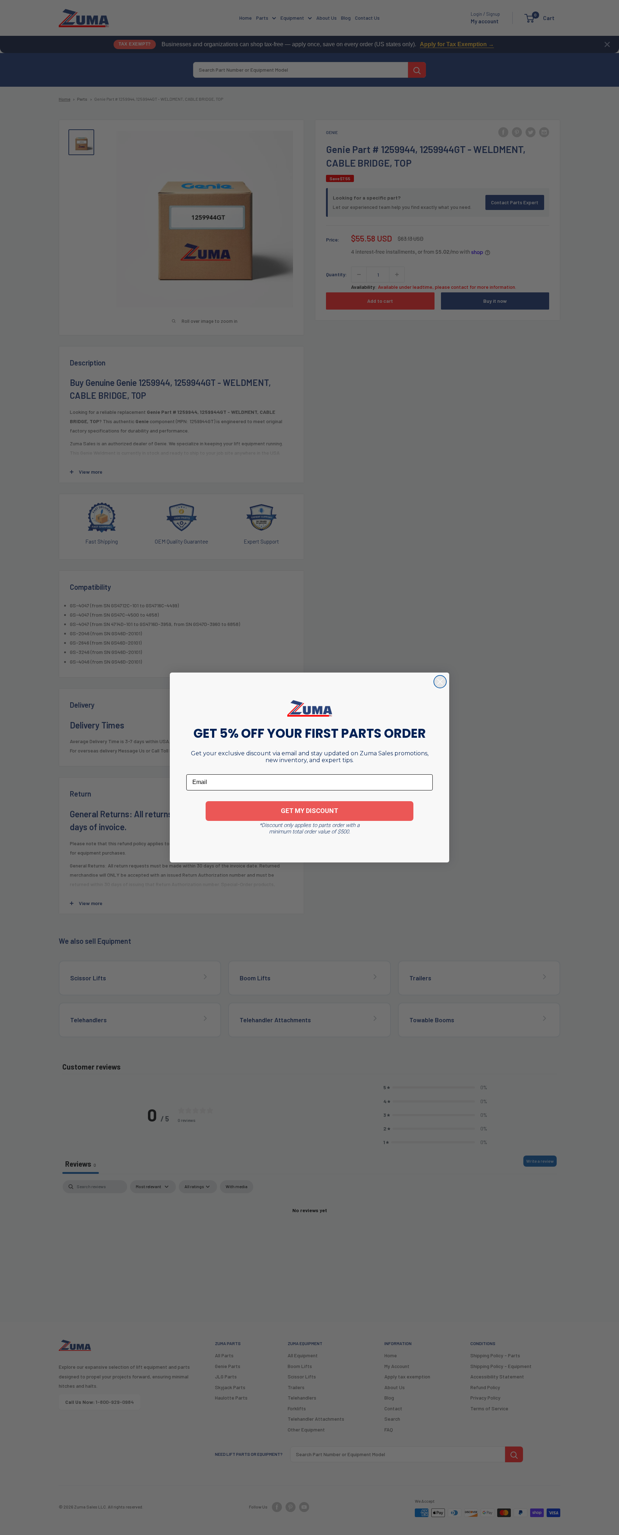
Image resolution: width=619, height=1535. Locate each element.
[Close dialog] (440, 681)
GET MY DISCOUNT (309, 810)
